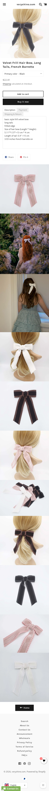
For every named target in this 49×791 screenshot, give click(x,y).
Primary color (10, 73)
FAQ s (24, 755)
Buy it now (23, 102)
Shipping (7, 83)
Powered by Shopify (36, 771)
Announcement (24, 734)
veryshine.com (24, 4)
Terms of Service (24, 746)
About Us (24, 725)
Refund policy (24, 751)
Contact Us (24, 729)
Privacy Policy (24, 742)
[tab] (10, 110)
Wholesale (24, 738)
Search (24, 721)
